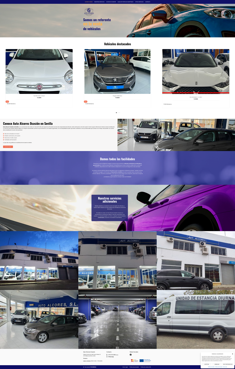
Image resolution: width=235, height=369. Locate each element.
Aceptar (206, 364)
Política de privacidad (218, 366)
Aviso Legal (225, 366)
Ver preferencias (227, 364)
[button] (232, 354)
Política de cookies (211, 366)
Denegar (217, 364)
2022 (164, 101)
